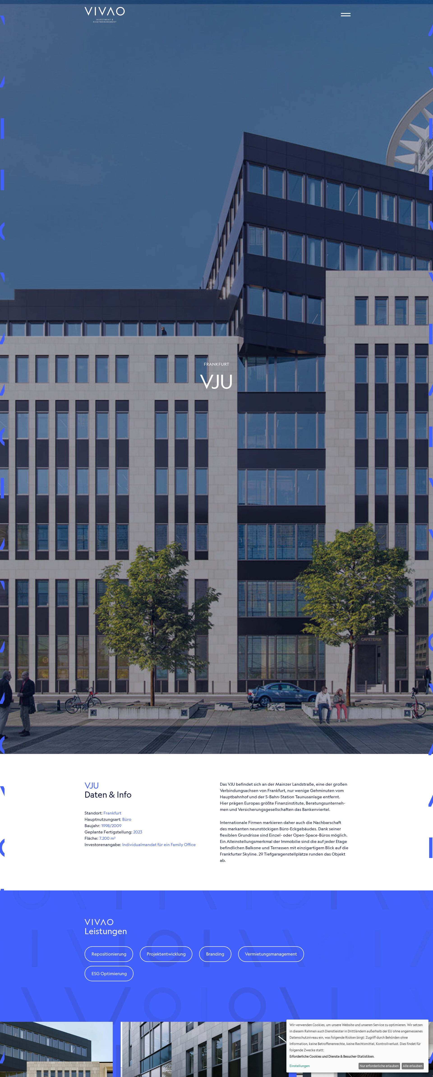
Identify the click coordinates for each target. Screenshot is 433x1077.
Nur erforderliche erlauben (379, 1066)
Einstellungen (300, 1066)
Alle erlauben (412, 1066)
